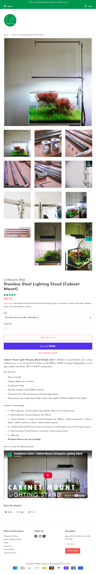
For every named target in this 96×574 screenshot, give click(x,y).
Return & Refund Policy (12, 539)
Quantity (8, 324)
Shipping (7, 303)
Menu (9, 6)
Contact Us (8, 546)
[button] (10, 295)
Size (5, 313)
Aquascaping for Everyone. (60, 564)
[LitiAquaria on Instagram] (40, 537)
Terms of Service (10, 553)
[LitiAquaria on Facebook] (35, 537)
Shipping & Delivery (11, 536)
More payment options (48, 353)
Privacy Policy (9, 549)
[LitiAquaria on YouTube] (44, 537)
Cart (90, 6)
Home (6, 35)
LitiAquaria (44, 564)
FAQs (6, 543)
